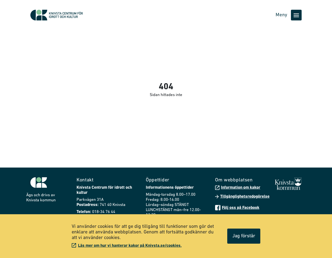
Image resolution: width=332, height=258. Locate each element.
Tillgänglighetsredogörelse (245, 197)
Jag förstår (243, 236)
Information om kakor (240, 188)
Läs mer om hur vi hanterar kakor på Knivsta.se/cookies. (130, 246)
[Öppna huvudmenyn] (296, 15)
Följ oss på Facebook (240, 208)
